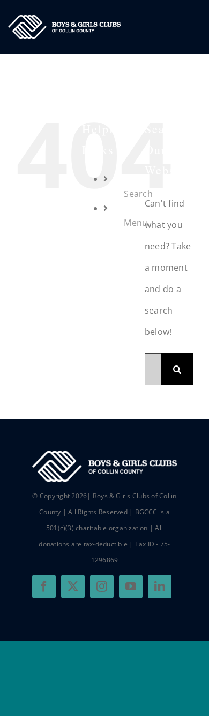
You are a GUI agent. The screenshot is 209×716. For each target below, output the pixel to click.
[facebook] (44, 586)
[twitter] (73, 586)
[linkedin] (159, 586)
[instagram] (102, 586)
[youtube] (131, 586)
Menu (135, 222)
